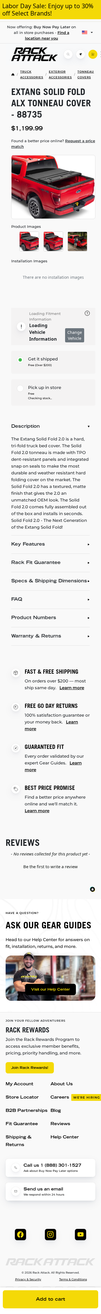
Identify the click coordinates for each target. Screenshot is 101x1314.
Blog (55, 1111)
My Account (19, 1084)
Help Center (64, 1137)
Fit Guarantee (22, 1124)
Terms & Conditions (73, 1279)
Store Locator (22, 1097)
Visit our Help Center (50, 989)
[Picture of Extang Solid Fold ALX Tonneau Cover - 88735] (53, 187)
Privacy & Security (28, 1279)
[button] (50, 866)
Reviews (60, 1124)
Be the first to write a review (50, 866)
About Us (61, 1084)
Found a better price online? (53, 144)
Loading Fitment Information (45, 316)
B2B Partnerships (26, 1111)
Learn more (71, 687)
